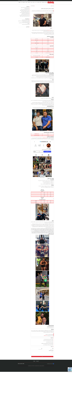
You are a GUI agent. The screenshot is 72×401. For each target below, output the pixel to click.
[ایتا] (24, 0)
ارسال (42, 356)
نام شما (52, 348)
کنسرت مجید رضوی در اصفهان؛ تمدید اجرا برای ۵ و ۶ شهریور (24, 16)
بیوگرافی (52, 334)
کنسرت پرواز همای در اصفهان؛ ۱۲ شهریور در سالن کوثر (25, 11)
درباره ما (34, 361)
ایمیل (41, 348)
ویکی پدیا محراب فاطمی (36, 135)
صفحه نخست (46, 2)
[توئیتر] (46, 335)
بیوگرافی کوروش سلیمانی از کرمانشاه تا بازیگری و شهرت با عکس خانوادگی (47, 343)
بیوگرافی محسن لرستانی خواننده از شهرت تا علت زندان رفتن (48, 340)
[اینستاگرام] (26, 0)
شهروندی (19, 2)
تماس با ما (37, 361)
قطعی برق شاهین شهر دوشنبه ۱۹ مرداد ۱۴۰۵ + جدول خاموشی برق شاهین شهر (24, 23)
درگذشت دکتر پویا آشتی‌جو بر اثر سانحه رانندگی (25, 24)
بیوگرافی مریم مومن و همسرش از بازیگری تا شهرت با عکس (48, 339)
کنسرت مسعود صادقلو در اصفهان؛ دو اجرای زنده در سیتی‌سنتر (24, 12)
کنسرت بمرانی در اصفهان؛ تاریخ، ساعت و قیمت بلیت (25, 14)
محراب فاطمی (47, 334)
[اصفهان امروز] (51, 2)
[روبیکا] (23, 0)
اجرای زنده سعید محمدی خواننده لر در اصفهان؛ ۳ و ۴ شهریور (24, 10)
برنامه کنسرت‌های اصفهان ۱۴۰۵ (26, 8)
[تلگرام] (21, 363)
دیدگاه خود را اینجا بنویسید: (51, 350)
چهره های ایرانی (49, 334)
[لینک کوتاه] (45, 335)
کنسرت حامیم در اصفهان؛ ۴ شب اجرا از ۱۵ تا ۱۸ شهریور (25, 7)
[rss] (27, 0)
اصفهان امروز (36, 365)
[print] (44, 335)
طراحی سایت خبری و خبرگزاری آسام (50, 363)
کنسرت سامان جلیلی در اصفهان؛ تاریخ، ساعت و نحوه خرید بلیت (24, 15)
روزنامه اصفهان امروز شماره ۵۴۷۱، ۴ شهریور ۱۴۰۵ (25, 13)
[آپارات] (22, 0)
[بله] (18, 363)
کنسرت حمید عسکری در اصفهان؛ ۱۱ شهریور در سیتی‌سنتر (25, 9)
